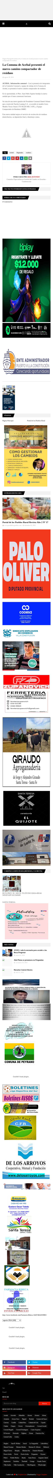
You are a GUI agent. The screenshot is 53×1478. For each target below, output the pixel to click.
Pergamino (34, 1454)
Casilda (13, 1422)
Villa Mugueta (31, 1465)
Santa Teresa (32, 1458)
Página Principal (7, 59)
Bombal (31, 1419)
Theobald (24, 1461)
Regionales (20, 153)
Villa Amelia (7, 1465)
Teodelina (16, 1461)
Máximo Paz (26, 1451)
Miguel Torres (8, 1451)
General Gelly (8, 1437)
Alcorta (29, 1415)
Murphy (17, 1451)
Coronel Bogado (8, 1430)
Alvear (44, 1415)
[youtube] (14, 1373)
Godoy (17, 1437)
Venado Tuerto (41, 1461)
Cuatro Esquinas (35, 1430)
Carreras (6, 1422)
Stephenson (7, 1461)
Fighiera (23, 1433)
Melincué (46, 1447)
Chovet (20, 1426)
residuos (15, 59)
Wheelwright (42, 1465)
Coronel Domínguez (22, 1430)
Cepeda (43, 1422)
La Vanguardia (33, 1443)
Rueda (24, 1458)
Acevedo (13, 1415)
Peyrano (43, 1454)
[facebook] (14, 1362)
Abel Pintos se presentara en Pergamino (29, 960)
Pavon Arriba (7, 1454)
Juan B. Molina (15, 1443)
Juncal (25, 1443)
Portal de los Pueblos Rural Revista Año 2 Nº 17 (25, 522)
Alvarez (37, 1415)
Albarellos (22, 1415)
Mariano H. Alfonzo (35, 1447)
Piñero (6, 1458)
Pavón (16, 1454)
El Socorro (7, 1433)
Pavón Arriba (25, 1454)
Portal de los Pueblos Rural (36, 421)
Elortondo (16, 1433)
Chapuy (13, 1426)
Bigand (24, 1419)
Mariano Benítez (21, 1447)
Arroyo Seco (15, 1419)
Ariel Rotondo (33, 177)
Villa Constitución (19, 1465)
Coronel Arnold (41, 1426)
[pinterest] (39, 1368)
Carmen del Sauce (41, 1419)
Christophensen (29, 1426)
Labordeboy (44, 1443)
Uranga (32, 1461)
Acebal (11, 153)
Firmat (31, 1433)
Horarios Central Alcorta (23, 970)
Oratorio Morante (38, 1451)
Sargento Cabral (43, 1458)
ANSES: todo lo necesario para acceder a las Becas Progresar (30, 951)
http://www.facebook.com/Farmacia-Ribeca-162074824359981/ (24, 1315)
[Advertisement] (26, 40)
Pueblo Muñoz (14, 1458)
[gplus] (39, 1373)
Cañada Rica (22, 1422)
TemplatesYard (22, 1474)
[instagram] (14, 1368)
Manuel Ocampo (8, 1447)
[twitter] (39, 1362)
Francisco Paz (40, 1433)
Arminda (6, 1419)
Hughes (6, 1443)
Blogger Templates (41, 1474)
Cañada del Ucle (33, 1422)
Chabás (6, 1426)
